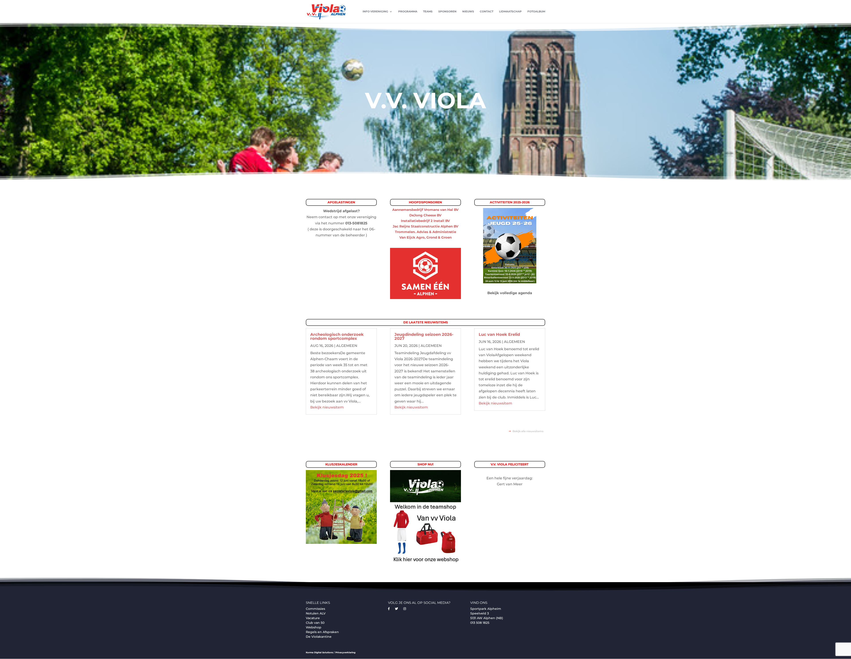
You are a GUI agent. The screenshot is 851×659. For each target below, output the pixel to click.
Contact (486, 11)
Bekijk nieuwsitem (327, 407)
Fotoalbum (536, 11)
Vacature (313, 618)
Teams (428, 11)
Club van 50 (315, 623)
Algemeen (346, 346)
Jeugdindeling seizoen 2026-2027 (423, 336)
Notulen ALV (316, 613)
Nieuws (468, 11)
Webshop (313, 627)
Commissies (315, 609)
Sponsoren (447, 11)
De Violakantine (319, 637)
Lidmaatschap (510, 11)
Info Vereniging (375, 11)
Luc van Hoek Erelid (499, 334)
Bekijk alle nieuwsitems (528, 431)
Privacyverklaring (345, 652)
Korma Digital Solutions (319, 652)
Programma (407, 11)
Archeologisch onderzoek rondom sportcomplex (337, 336)
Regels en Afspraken (322, 632)
